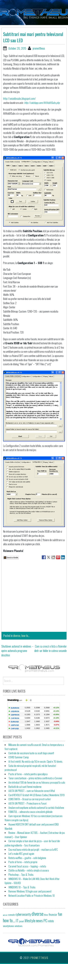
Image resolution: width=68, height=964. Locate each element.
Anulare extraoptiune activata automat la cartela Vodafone (36, 808)
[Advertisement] (34, 595)
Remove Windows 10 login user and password (29, 891)
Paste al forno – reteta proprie (22, 862)
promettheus (39, 48)
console (11, 914)
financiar (53, 914)
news (39, 920)
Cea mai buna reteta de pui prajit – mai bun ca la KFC (33, 850)
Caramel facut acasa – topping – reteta (27, 866)
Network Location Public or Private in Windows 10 (31, 896)
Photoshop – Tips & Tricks (21, 875)
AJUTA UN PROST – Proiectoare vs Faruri (27, 803)
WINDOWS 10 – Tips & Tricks (21, 887)
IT (17, 920)
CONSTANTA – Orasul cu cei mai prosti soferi (29, 799)
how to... (25, 635)
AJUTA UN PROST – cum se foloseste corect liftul (31, 791)
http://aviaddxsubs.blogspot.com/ (19, 99)
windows (18, 926)
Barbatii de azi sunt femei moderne (24, 787)
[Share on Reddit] (53, 557)
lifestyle (30, 920)
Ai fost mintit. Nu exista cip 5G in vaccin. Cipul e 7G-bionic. (35, 761)
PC (45, 920)
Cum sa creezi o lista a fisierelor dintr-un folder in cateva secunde (50, 648)
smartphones (8, 926)
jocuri (21, 921)
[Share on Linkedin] (63, 557)
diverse (16, 635)
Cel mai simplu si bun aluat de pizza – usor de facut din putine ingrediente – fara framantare (32, 843)
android (5, 915)
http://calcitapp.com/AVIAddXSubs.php (42, 103)
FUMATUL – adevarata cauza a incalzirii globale (30, 812)
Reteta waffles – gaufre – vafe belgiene (27, 858)
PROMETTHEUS (39, 958)
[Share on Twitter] (49, 557)
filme (46, 914)
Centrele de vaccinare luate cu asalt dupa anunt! (31, 753)
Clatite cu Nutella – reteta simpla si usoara (28, 870)
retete (51, 921)
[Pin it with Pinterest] (58, 557)
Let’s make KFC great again (21, 854)
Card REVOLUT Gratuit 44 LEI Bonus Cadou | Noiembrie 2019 (36, 795)
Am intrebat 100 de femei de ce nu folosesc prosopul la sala (36, 782)
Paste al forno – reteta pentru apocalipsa (28, 774)
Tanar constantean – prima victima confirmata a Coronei (35, 778)
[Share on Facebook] (44, 557)
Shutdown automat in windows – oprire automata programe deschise (17, 650)
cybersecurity (23, 914)
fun (60, 914)
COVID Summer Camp (18, 757)
